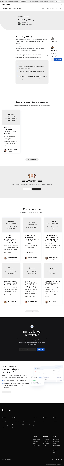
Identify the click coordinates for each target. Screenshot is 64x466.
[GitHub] (56, 459)
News (60, 8)
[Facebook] (54, 459)
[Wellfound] (59, 459)
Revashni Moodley (33, 257)
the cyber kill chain (20, 57)
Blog (43, 8)
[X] (50, 459)
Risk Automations (17, 427)
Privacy (60, 462)
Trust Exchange (27, 424)
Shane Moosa (52, 301)
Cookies (55, 462)
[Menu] (60, 4)
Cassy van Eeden (12, 257)
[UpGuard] (6, 4)
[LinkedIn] (52, 459)
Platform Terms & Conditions (35, 462)
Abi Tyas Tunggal (12, 149)
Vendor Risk (16, 421)
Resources (54, 8)
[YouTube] (61, 459)
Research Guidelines (47, 462)
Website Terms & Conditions (22, 462)
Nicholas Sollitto (12, 301)
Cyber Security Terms (6, 8)
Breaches (48, 8)
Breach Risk (26, 421)
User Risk (16, 424)
